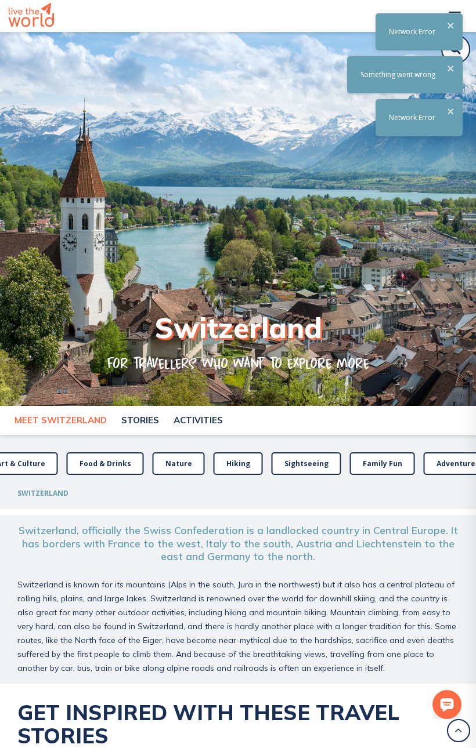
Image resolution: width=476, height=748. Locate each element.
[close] (451, 26)
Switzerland (42, 493)
